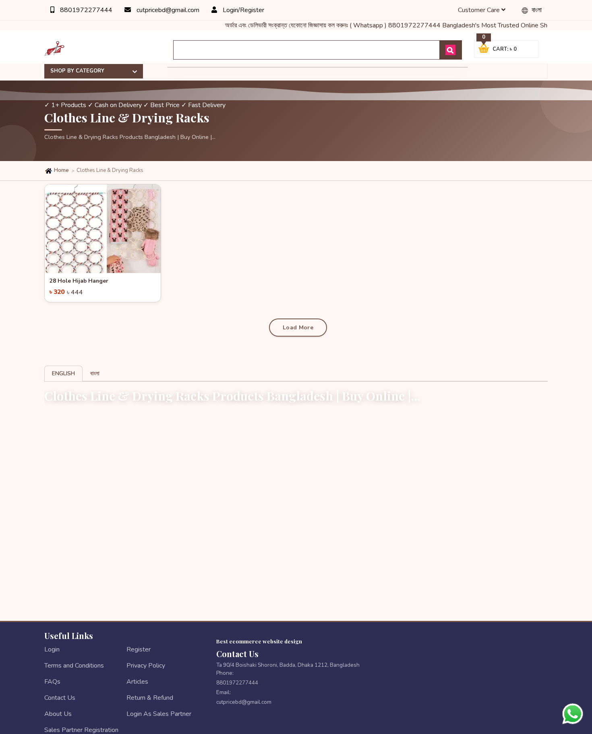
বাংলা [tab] (94, 373)
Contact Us (59, 697)
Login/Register (242, 10)
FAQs (52, 681)
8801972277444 (85, 10)
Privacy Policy (145, 665)
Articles (137, 681)
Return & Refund (149, 697)
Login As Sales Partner (158, 713)
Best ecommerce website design (259, 641)
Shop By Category (77, 70)
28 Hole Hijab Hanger (79, 281)
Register (138, 649)
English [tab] (63, 373)
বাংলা (536, 10)
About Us (58, 713)
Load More (298, 327)
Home (61, 170)
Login (52, 649)
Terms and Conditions (74, 665)
